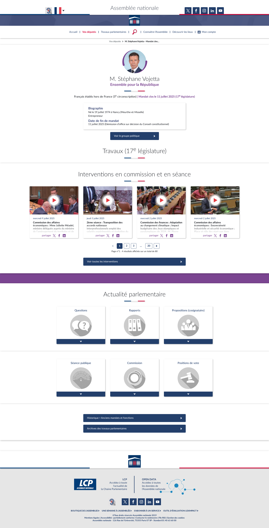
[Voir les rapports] (134, 325)
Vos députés (115, 41)
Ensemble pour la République (134, 85)
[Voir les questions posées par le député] (81, 325)
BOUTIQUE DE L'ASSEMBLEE (84, 511)
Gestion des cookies (176, 518)
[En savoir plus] (188, 325)
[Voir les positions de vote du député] (188, 378)
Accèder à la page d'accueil (134, 19)
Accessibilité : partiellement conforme (117, 518)
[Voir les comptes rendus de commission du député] (134, 378)
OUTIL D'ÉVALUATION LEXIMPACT (180, 511)
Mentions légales (91, 518)
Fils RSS (162, 518)
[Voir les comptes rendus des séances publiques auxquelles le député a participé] (81, 378)
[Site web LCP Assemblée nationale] (103, 484)
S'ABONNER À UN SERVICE (146, 511)
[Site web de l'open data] (166, 484)
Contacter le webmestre (146, 518)
